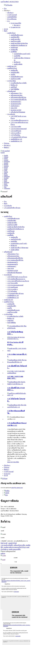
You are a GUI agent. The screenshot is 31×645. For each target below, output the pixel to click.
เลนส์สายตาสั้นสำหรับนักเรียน (19, 43)
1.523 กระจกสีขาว (16, 133)
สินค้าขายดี (4, 543)
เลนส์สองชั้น (14, 49)
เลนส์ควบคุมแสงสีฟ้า (15, 549)
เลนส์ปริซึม (17, 56)
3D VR (6, 29)
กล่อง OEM (14, 108)
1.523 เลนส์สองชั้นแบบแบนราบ (19, 120)
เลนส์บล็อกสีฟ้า (15, 37)
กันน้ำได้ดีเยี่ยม (15, 89)
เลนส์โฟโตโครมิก (16, 239)
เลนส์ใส (13, 74)
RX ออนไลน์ (6, 151)
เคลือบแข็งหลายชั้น (19, 545)
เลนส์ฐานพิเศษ (18, 64)
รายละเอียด (15, 462)
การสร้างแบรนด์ (12, 14)
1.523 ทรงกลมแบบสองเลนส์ (19, 128)
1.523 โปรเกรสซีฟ (16, 126)
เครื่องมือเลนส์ (11, 91)
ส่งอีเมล (3, 553)
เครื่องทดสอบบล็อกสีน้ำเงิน (18, 97)
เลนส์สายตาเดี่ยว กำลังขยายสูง (19, 247)
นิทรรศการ (17, 25)
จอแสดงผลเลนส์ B (16, 103)
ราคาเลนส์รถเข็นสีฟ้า (7, 545)
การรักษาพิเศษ (11, 81)
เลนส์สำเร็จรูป (11, 33)
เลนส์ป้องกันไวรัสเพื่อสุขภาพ (19, 45)
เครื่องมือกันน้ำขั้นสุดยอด (18, 112)
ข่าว (8, 21)
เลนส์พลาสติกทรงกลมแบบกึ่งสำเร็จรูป (15, 547)
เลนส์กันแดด (14, 47)
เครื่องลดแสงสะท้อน (16, 95)
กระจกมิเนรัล (11, 114)
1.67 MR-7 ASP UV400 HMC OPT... (15, 377)
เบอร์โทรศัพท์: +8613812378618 (10, 1)
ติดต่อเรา (6, 147)
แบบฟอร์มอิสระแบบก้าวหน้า (22, 53)
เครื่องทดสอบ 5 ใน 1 (16, 93)
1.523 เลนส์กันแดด (16, 131)
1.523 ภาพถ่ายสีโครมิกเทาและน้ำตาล (18, 281)
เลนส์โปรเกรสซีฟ (16, 41)
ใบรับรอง (6, 143)
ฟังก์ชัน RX (17, 62)
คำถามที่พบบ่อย (11, 19)
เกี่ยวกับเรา (10, 12)
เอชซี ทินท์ (14, 87)
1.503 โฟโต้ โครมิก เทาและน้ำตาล (17, 277)
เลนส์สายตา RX (11, 66)
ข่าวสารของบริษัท (16, 23)
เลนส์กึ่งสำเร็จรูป (12, 68)
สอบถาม (9, 462)
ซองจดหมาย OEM (16, 110)
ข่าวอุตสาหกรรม (15, 27)
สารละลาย (7, 473)
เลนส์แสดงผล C (15, 106)
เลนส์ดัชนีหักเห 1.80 (16, 139)
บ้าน (5, 8)
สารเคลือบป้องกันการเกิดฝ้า (19, 83)
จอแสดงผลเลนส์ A (16, 101)
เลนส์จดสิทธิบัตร (12, 17)
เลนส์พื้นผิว (14, 51)
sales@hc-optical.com (17, 487)
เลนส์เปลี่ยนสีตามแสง (17, 35)
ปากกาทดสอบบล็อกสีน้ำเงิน (19, 99)
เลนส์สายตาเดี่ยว (15, 39)
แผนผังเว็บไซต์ (12, 543)
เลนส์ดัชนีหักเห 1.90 (16, 141)
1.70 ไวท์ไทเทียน (15, 135)
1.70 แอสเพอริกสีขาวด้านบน (19, 137)
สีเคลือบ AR (14, 85)
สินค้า (5, 31)
